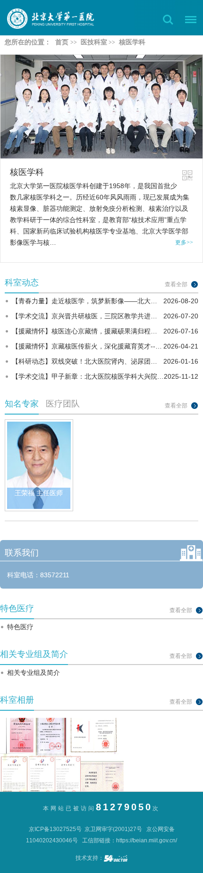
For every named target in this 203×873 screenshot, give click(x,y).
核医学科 (27, 172)
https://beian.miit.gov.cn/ (146, 840)
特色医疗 (20, 627)
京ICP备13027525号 (55, 829)
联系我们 (22, 552)
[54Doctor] (115, 858)
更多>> (184, 242)
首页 (61, 42)
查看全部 (176, 284)
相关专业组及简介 (33, 672)
